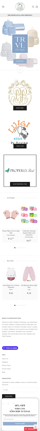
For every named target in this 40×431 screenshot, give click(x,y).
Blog (3, 372)
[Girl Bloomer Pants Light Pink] (29, 274)
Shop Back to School (20, 66)
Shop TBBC (20, 108)
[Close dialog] (37, 400)
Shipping (5, 362)
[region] (20, 43)
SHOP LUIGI (20, 146)
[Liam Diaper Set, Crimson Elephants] (11, 274)
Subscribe (8, 396)
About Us (5, 359)
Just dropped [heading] (11, 198)
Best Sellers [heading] (10, 261)
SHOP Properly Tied (20, 184)
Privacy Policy (6, 369)
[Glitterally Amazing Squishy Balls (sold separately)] (29, 215)
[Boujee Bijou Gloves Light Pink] (11, 215)
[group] (11, 222)
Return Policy (6, 365)
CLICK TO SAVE (20, 423)
